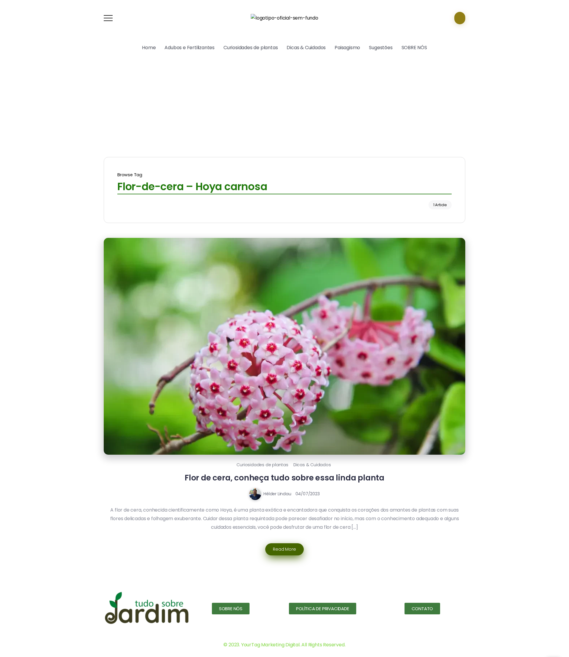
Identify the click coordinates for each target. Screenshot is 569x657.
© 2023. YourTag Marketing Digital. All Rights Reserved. (284, 644)
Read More (284, 549)
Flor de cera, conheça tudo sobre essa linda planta (284, 477)
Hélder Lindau (277, 494)
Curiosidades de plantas (262, 465)
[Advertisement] (284, 103)
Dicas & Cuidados (312, 465)
